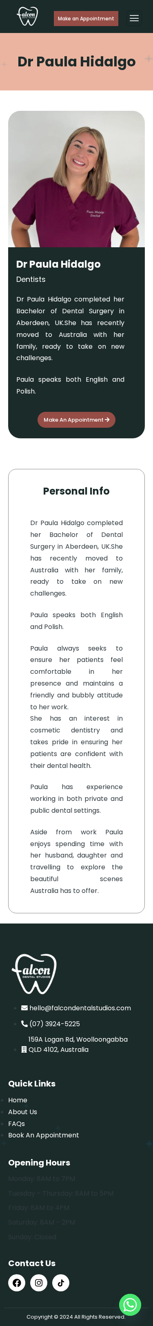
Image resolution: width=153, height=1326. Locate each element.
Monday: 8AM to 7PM (41, 1178)
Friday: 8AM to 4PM (38, 1207)
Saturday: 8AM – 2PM (41, 1222)
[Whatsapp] (130, 1305)
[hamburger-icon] (134, 18)
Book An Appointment (43, 1135)
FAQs (16, 1123)
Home (17, 1100)
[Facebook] (16, 1282)
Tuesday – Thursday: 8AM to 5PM (60, 1193)
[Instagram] (38, 1282)
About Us (22, 1112)
